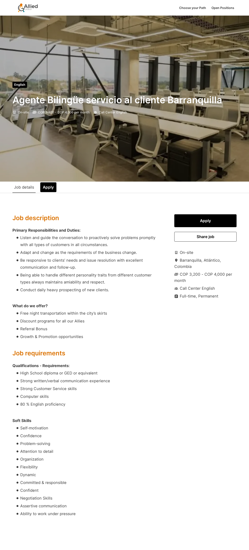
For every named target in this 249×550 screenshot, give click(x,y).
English (19, 85)
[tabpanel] (124, 368)
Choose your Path (192, 8)
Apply (205, 220)
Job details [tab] (24, 187)
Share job (205, 236)
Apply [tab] (48, 187)
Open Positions (222, 8)
